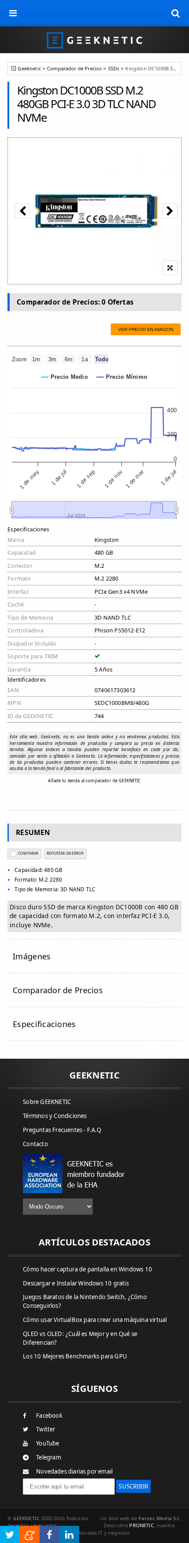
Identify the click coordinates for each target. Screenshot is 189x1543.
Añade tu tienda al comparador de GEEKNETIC (94, 781)
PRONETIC (141, 1525)
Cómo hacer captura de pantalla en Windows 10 (87, 1269)
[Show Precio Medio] (64, 377)
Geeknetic (29, 68)
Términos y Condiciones (55, 1116)
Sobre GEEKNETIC (47, 1102)
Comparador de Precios (74, 68)
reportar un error (65, 853)
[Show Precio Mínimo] (122, 377)
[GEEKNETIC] (94, 40)
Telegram (48, 1457)
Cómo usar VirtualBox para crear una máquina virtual (95, 1320)
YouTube (47, 1443)
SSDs (114, 68)
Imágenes (32, 956)
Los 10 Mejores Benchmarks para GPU (75, 1356)
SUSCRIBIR (133, 1486)
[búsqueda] (176, 13)
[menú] (13, 13)
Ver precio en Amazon (145, 329)
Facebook (49, 1416)
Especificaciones (44, 1024)
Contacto (35, 1144)
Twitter (45, 1429)
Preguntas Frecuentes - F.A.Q (62, 1130)
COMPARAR (28, 853)
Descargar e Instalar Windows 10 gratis (76, 1283)
